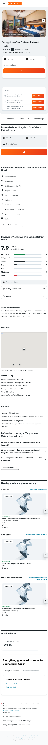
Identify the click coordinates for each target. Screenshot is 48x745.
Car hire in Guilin (12, 684)
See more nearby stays (38, 489)
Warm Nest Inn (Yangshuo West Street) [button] (16, 564)
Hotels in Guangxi (17, 738)
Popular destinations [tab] (31, 671)
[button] (3, 3)
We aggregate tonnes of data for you (17, 720)
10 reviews (24, 49)
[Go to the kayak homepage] (15, 3)
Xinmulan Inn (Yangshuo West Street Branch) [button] (18, 608)
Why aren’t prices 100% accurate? (16, 724)
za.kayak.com (8, 736)
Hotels (17, 736)
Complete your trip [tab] (12, 671)
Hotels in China (36, 736)
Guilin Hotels (29, 738)
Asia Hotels (25, 736)
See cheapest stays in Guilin (36, 534)
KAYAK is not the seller (12, 716)
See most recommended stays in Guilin (38, 578)
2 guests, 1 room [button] (11, 65)
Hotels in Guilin (11, 687)
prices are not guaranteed (11, 710)
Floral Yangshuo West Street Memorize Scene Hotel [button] (21, 518)
